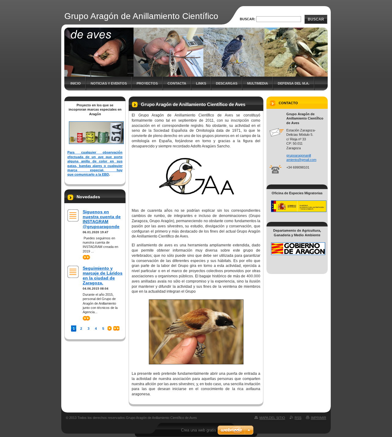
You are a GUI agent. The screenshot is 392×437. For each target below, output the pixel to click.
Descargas (226, 83)
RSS (298, 418)
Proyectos (147, 83)
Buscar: (247, 19)
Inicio (75, 83)
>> (84, 257)
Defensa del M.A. (293, 83)
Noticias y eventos (109, 83)
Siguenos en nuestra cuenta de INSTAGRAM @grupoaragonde (102, 219)
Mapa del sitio (272, 418)
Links (201, 83)
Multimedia (257, 83)
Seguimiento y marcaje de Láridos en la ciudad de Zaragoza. (103, 275)
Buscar (316, 19)
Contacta (177, 83)
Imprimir (318, 418)
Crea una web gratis (198, 430)
